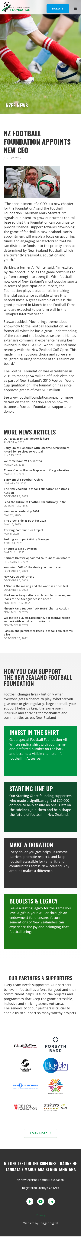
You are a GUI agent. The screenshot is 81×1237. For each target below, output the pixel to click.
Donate (57, 8)
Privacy (40, 1215)
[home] (35, 7)
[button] (75, 8)
